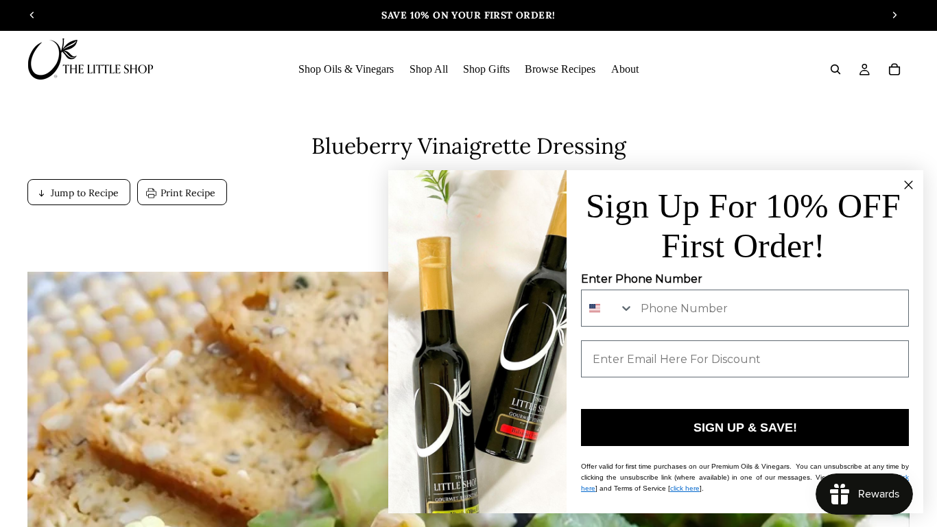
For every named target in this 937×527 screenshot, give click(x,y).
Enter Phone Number (641, 278)
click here (685, 488)
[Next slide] (894, 15)
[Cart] (894, 69)
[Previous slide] (32, 15)
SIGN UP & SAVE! (745, 427)
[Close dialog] (908, 185)
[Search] (835, 69)
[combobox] (608, 308)
